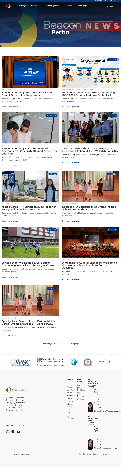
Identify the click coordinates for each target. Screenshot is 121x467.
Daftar (80, 385)
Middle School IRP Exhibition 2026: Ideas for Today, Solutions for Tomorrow (29, 208)
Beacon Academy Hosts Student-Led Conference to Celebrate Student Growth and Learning (30, 151)
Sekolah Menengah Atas (71, 89)
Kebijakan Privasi (85, 454)
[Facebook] (12, 431)
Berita (79, 389)
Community (81, 6)
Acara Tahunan (7, 259)
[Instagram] (7, 431)
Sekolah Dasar (7, 145)
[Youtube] (18, 431)
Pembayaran (81, 387)
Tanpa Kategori (87, 89)
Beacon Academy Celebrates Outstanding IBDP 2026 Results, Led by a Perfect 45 (88, 94)
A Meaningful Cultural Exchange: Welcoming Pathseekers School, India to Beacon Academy (89, 265)
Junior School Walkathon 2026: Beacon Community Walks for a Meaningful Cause (28, 264)
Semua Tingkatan (8, 89)
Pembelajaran (52, 6)
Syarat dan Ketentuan (101, 454)
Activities (67, 6)
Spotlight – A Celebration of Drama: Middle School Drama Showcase (89, 208)
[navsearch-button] (107, 6)
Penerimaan (35, 6)
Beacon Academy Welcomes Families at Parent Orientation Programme (27, 94)
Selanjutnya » (75, 344)
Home (47, 26)
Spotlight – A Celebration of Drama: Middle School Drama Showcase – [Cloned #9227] (29, 322)
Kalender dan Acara (81, 392)
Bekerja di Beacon (80, 398)
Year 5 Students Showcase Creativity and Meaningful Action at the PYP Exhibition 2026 (90, 150)
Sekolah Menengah (9, 204)
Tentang (21, 6)
